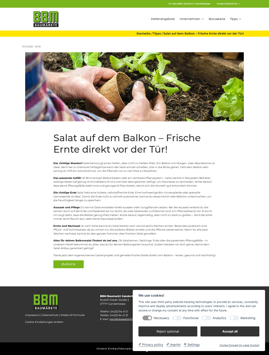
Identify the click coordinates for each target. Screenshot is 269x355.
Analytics (219, 318)
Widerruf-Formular (72, 315)
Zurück (68, 264)
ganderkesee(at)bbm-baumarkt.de (132, 319)
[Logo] (46, 19)
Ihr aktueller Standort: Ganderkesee (189, 3)
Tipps (157, 33)
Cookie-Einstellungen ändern (44, 321)
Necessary (161, 318)
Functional (191, 318)
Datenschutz (50, 315)
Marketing (247, 318)
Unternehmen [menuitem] (190, 19)
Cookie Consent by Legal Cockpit (239, 345)
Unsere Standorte (227, 3)
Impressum (32, 315)
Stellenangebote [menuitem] (163, 19)
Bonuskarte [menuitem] (217, 19)
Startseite (143, 33)
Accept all (229, 331)
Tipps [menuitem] (234, 19)
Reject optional (168, 331)
